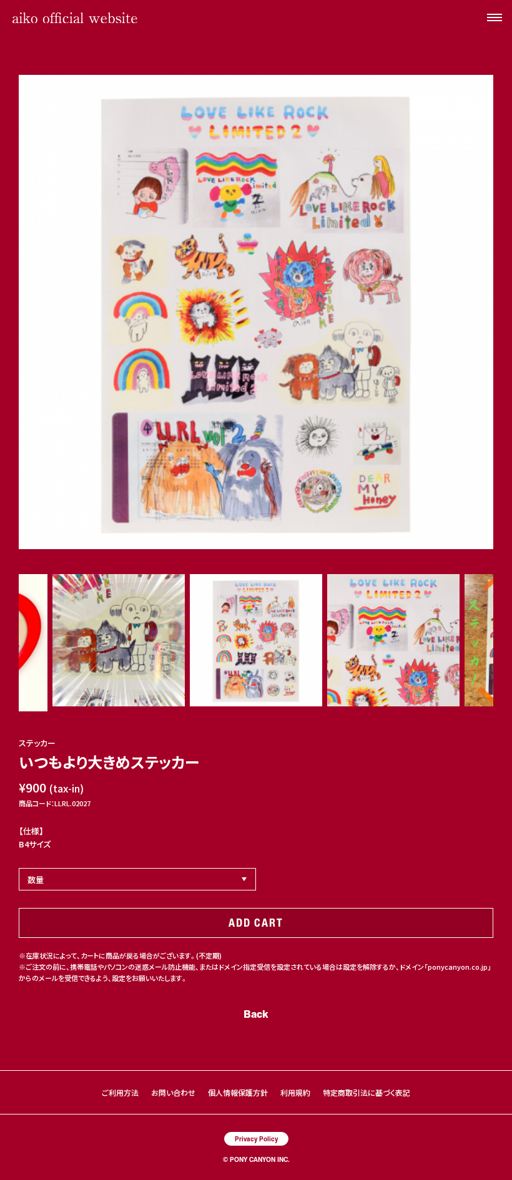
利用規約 (295, 1092)
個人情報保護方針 (238, 1092)
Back (256, 1013)
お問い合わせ (173, 1092)
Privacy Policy (256, 1138)
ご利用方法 (120, 1092)
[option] (256, 312)
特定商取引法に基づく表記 (366, 1092)
